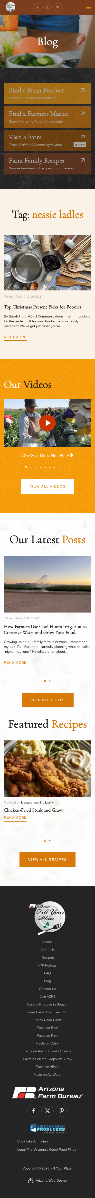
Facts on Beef (47, 1028)
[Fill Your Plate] (10, 7)
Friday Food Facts (47, 1020)
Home (47, 942)
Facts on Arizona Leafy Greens (47, 1051)
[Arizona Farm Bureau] (47, 1092)
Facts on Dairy (47, 1043)
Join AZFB (48, 996)
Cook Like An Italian (32, 1141)
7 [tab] (54, 467)
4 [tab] (40, 467)
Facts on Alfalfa (47, 1067)
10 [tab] (69, 467)
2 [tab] (30, 467)
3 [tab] (35, 467)
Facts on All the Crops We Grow (47, 1059)
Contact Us (47, 989)
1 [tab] (26, 467)
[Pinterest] (58, 7)
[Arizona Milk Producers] (47, 1129)
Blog (47, 981)
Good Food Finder (63, 1149)
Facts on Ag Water (47, 1074)
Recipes (47, 957)
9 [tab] (64, 467)
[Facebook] (37, 7)
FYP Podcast (47, 965)
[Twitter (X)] (47, 7)
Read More (15, 337)
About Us (47, 950)
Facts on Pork (47, 1035)
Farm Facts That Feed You (47, 1012)
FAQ (47, 973)
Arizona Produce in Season (47, 1004)
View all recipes (47, 860)
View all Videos (47, 486)
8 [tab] (59, 467)
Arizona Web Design (51, 1180)
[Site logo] (47, 918)
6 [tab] (49, 467)
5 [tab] (45, 467)
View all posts (47, 700)
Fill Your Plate (61, 1168)
